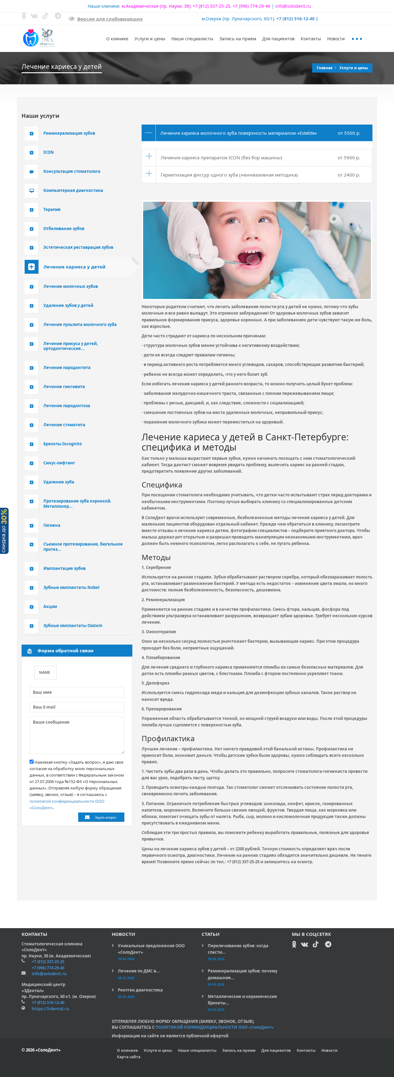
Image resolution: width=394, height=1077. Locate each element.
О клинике (117, 39)
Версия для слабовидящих (110, 19)
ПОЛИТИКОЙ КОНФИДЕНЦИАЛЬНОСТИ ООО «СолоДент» (214, 1027)
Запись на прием (237, 39)
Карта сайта (128, 1056)
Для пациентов (278, 39)
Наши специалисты (192, 39)
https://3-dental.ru (50, 1008)
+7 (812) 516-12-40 (295, 19)
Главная (325, 67)
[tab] (257, 133)
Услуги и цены (150, 39)
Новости (336, 39)
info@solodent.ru (293, 6)
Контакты (311, 39)
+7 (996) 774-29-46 (251, 6)
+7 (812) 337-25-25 (211, 6)
